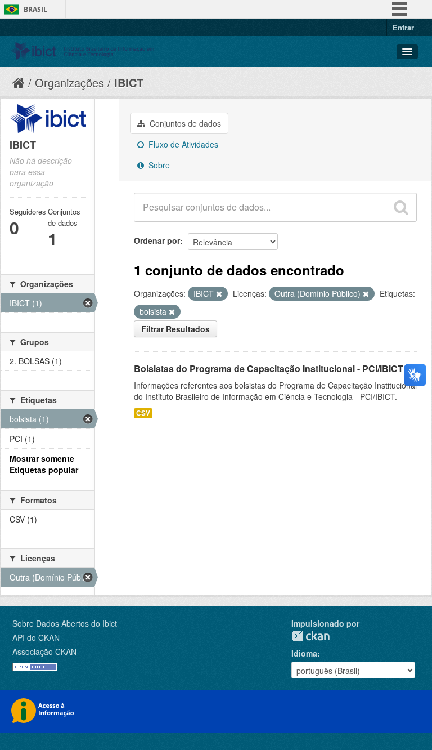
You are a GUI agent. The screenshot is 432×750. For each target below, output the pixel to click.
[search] (401, 207)
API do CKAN (36, 637)
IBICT (128, 82)
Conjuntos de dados (184, 123)
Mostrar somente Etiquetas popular (44, 464)
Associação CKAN (44, 651)
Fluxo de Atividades (182, 144)
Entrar (403, 27)
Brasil (35, 9)
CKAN (310, 636)
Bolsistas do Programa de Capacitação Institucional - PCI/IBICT (268, 368)
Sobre (158, 165)
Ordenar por (157, 240)
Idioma (304, 653)
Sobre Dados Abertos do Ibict (64, 623)
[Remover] (219, 293)
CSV (143, 413)
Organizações (69, 82)
